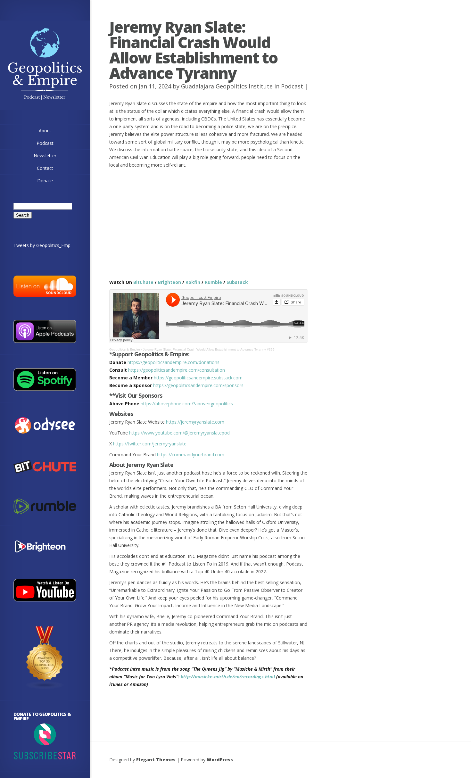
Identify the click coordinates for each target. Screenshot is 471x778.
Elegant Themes (156, 760)
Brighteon (169, 282)
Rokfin (193, 282)
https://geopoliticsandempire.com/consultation (176, 370)
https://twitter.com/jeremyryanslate (149, 444)
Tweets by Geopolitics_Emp (41, 245)
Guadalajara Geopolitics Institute (227, 86)
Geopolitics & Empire (124, 349)
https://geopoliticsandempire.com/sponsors (198, 385)
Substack (237, 282)
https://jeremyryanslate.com (195, 422)
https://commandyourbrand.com (190, 454)
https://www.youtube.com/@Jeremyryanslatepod (179, 433)
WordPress (220, 760)
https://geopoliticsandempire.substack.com (198, 378)
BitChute (143, 282)
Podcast (292, 86)
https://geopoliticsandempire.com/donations (173, 362)
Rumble (213, 282)
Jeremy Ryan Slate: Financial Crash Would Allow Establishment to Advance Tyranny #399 (209, 349)
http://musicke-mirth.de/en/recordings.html (228, 677)
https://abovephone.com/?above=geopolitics (187, 404)
